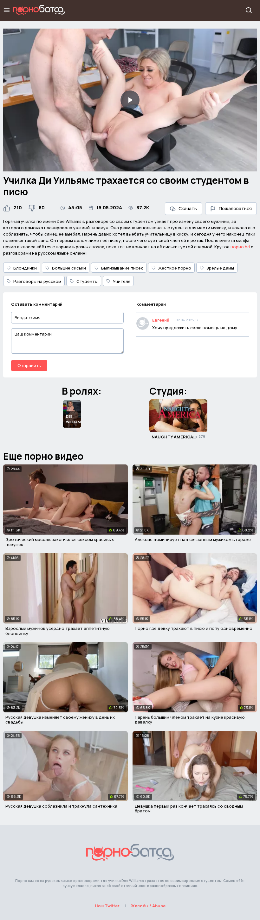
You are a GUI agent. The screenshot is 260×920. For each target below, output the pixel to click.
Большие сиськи (69, 268)
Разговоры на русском (37, 281)
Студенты (87, 281)
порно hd (240, 247)
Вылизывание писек (122, 268)
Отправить (29, 365)
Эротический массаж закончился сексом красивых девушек (59, 542)
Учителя (121, 281)
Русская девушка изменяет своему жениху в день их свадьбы (60, 719)
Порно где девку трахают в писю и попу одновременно (193, 628)
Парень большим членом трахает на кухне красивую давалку (190, 719)
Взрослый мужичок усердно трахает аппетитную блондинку (57, 630)
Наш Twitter (107, 906)
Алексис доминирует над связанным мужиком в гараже (193, 539)
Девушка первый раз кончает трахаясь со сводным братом (189, 808)
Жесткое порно (174, 268)
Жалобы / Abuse (148, 906)
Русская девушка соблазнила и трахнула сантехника (61, 806)
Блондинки (25, 268)
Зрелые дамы (220, 268)
